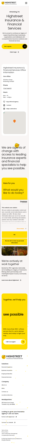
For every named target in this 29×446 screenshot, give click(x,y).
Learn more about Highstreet (10, 280)
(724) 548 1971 (7, 88)
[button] (14, 121)
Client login (13, 52)
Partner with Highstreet (8, 417)
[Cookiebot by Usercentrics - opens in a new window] (20, 202)
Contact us (5, 391)
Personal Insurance (7, 367)
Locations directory (7, 395)
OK (14, 234)
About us (4, 385)
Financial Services (7, 377)
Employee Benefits (7, 374)
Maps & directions (11, 109)
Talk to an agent (11, 342)
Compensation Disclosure (8, 435)
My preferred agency (12, 101)
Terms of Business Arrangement (9, 433)
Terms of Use (5, 430)
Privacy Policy (5, 432)
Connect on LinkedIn (7, 422)
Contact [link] (8, 105)
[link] (9, 3)
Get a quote (7, 46)
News (3, 388)
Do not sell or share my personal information (14, 241)
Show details (20, 228)
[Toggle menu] (26, 3)
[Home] (14, 357)
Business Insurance (7, 370)
